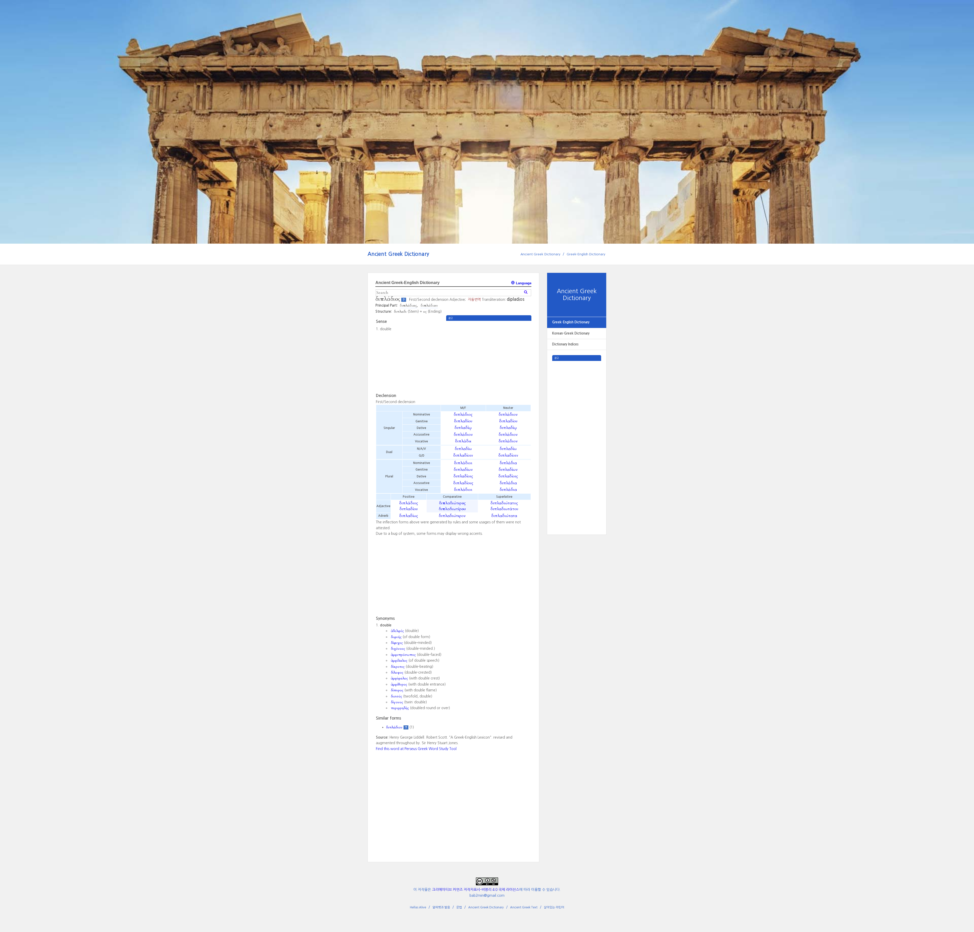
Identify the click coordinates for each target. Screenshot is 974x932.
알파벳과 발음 (441, 907)
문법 (459, 907)
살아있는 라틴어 (554, 907)
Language (523, 283)
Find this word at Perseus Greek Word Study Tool (416, 749)
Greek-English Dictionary (586, 254)
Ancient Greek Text (523, 907)
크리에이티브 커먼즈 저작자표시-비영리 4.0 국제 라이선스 (475, 889)
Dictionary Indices (565, 344)
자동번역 (474, 299)
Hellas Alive (418, 907)
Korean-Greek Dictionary (570, 333)
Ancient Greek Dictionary (398, 254)
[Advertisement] (576, 437)
